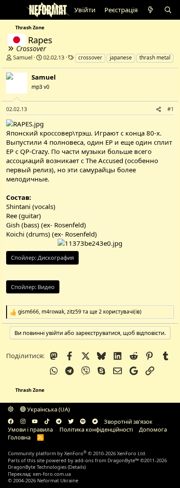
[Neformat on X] (71, 421)
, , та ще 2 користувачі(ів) (80, 311)
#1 (170, 109)
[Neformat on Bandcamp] (95, 421)
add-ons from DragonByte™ (107, 460)
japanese (121, 57)
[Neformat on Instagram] (23, 421)
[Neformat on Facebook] (10, 421)
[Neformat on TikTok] (47, 421)
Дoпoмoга (153, 429)
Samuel (22, 57)
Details (76, 467)
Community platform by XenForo (77, 453)
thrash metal (154, 57)
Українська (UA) (48, 409)
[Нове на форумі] (150, 10)
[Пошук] (168, 10)
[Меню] (13, 10)
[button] (10, 409)
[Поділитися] (158, 110)
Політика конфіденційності (96, 429)
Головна (19, 437)
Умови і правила (30, 429)
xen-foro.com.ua (52, 474)
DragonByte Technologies (37, 467)
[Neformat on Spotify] (82, 421)
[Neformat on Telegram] (58, 421)
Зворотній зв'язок (128, 421)
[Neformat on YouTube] (34, 421)
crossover (90, 57)
